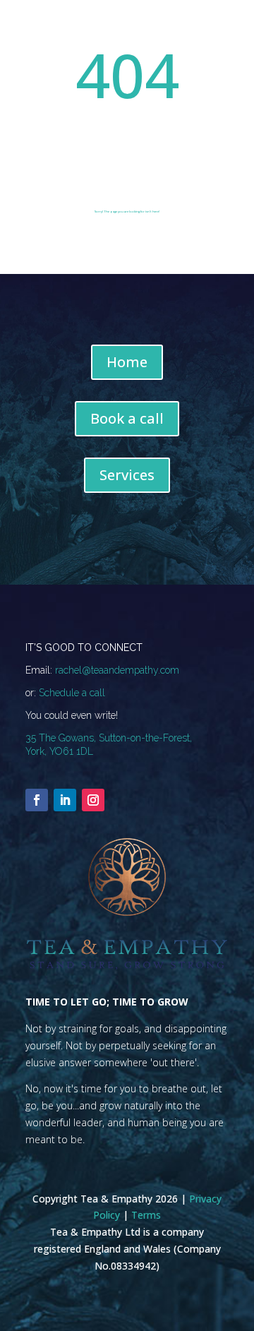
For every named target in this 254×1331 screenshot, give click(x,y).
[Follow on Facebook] (36, 800)
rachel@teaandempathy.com (117, 670)
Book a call (127, 418)
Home (127, 361)
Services (127, 474)
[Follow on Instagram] (93, 800)
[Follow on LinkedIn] (65, 800)
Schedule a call (72, 692)
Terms (146, 1215)
